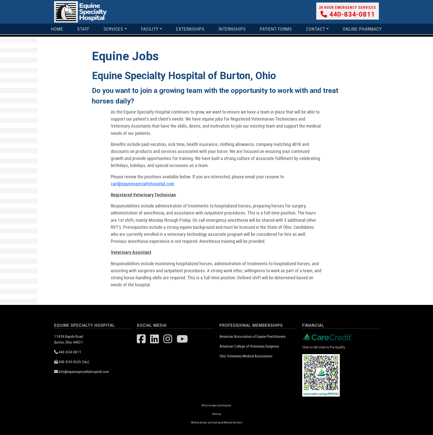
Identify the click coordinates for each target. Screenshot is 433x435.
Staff (83, 29)
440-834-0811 (351, 14)
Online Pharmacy (362, 29)
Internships (232, 29)
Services (113, 29)
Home (57, 29)
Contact (315, 29)
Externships (190, 29)
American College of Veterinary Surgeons (249, 346)
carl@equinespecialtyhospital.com (142, 184)
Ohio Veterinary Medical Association (246, 356)
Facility (150, 29)
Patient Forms (276, 29)
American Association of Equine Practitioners (253, 336)
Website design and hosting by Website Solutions (216, 422)
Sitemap (216, 414)
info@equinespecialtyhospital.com (83, 371)
